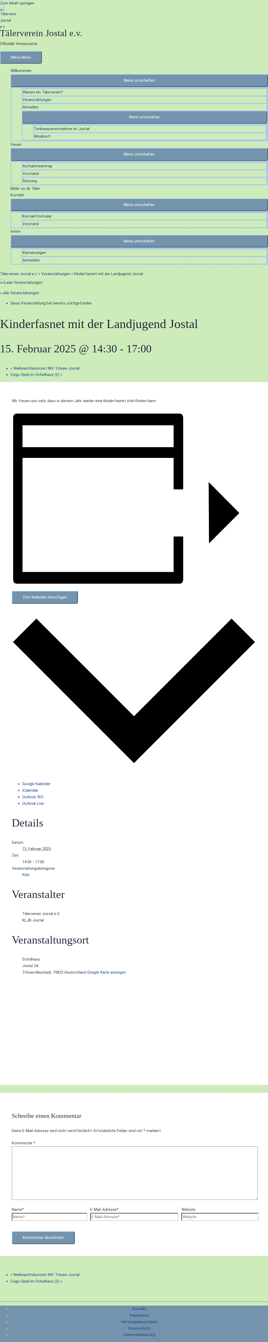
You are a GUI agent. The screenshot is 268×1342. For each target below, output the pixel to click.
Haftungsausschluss (139, 1321)
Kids (26, 874)
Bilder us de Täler (25, 188)
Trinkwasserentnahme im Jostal (62, 128)
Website (188, 1209)
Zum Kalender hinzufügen (45, 597)
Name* (18, 1209)
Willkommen (20, 70)
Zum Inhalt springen (17, 3)
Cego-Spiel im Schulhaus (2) (36, 374)
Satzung (30, 181)
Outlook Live (33, 803)
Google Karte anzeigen (106, 972)
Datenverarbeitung (139, 1334)
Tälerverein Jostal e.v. (41, 33)
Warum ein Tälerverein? (43, 92)
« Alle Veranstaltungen (19, 293)
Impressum (139, 1315)
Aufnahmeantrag (37, 166)
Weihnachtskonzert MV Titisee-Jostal (45, 368)
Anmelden (31, 260)
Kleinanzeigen (34, 252)
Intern (15, 231)
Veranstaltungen (37, 99)
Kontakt (17, 195)
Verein (15, 144)
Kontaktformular (37, 216)
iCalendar (30, 790)
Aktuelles (30, 107)
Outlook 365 (32, 797)
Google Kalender (36, 783)
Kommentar (23, 1143)
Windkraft (42, 136)
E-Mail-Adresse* (104, 1209)
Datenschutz (139, 1328)
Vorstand (31, 173)
